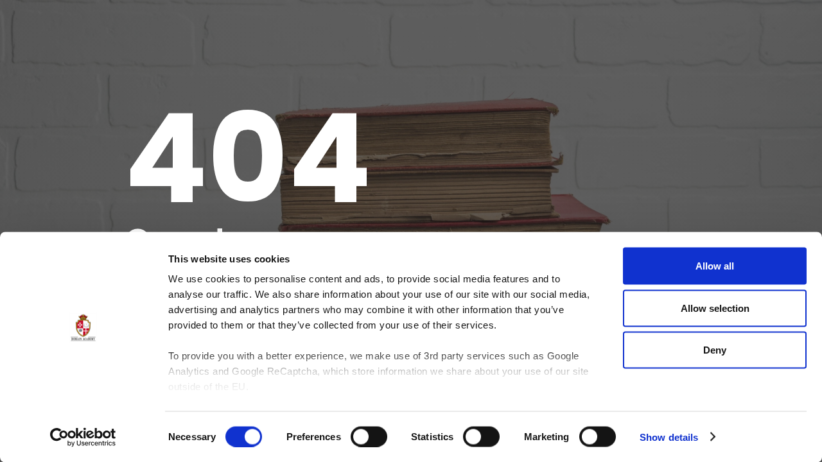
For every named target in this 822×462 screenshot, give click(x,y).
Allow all (714, 266)
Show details (669, 436)
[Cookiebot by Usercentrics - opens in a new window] (83, 437)
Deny (714, 350)
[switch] (369, 436)
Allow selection (715, 307)
